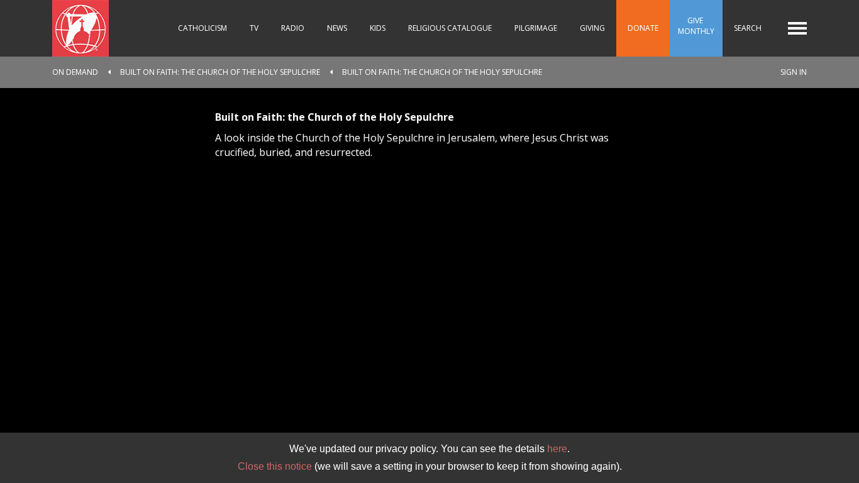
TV (254, 28)
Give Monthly (696, 25)
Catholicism (202, 28)
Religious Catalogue (450, 28)
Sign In (793, 72)
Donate (643, 28)
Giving (592, 28)
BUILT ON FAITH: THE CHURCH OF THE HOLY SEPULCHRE (220, 72)
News (337, 28)
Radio (292, 28)
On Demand (75, 72)
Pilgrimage (535, 28)
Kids (377, 28)
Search (748, 28)
